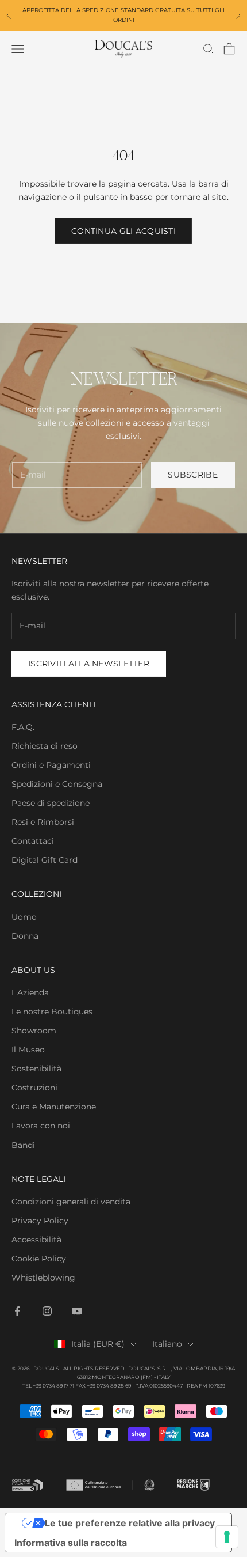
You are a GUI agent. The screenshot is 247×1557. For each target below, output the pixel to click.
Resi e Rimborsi (42, 822)
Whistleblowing (43, 1277)
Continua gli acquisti (123, 231)
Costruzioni (34, 1087)
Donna (24, 936)
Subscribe (193, 474)
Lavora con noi (40, 1125)
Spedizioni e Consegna (56, 784)
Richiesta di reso (44, 746)
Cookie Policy (38, 1258)
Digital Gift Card (44, 860)
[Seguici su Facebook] (17, 1311)
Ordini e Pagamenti (51, 765)
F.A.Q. (22, 727)
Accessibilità (36, 1239)
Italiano (167, 1344)
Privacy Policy (39, 1220)
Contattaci (32, 841)
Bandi (23, 1145)
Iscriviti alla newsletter (88, 663)
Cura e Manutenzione (53, 1106)
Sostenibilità (36, 1068)
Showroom (33, 1030)
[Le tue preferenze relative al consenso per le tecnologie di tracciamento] (227, 1537)
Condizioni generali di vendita (70, 1201)
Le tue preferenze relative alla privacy (130, 1523)
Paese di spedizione (50, 803)
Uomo (24, 917)
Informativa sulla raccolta (70, 1542)
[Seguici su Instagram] (47, 1311)
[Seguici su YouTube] (77, 1311)
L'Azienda (30, 992)
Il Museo (28, 1049)
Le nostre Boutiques (51, 1011)
